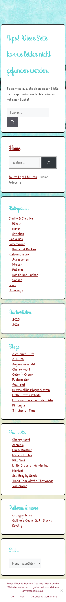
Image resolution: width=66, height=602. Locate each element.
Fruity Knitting (22, 449)
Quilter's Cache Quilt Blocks (32, 520)
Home (14, 148)
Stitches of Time (23, 410)
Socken (17, 279)
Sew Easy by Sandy (24, 475)
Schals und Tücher (25, 274)
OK (12, 596)
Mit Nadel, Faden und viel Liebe (32, 399)
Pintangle (18, 405)
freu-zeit (18, 384)
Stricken (18, 233)
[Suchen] (12, 122)
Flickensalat (20, 379)
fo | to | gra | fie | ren (23, 176)
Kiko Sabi (18, 460)
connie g (18, 444)
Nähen (16, 228)
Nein (22, 596)
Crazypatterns (22, 515)
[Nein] (61, 590)
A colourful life (23, 353)
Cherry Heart (21, 369)
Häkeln (16, 223)
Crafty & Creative (21, 218)
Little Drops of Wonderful (30, 465)
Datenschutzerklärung (44, 596)
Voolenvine (19, 485)
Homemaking (17, 243)
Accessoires (20, 259)
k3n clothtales (22, 454)
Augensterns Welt (24, 364)
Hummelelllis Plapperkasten (31, 389)
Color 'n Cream (22, 374)
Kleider (17, 264)
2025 (16, 319)
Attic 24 (18, 358)
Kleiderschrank (19, 254)
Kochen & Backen (24, 248)
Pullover (17, 269)
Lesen (12, 284)
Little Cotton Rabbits (26, 394)
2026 (15, 324)
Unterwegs (16, 290)
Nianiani (17, 470)
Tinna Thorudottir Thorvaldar (32, 480)
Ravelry (17, 525)
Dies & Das (16, 238)
